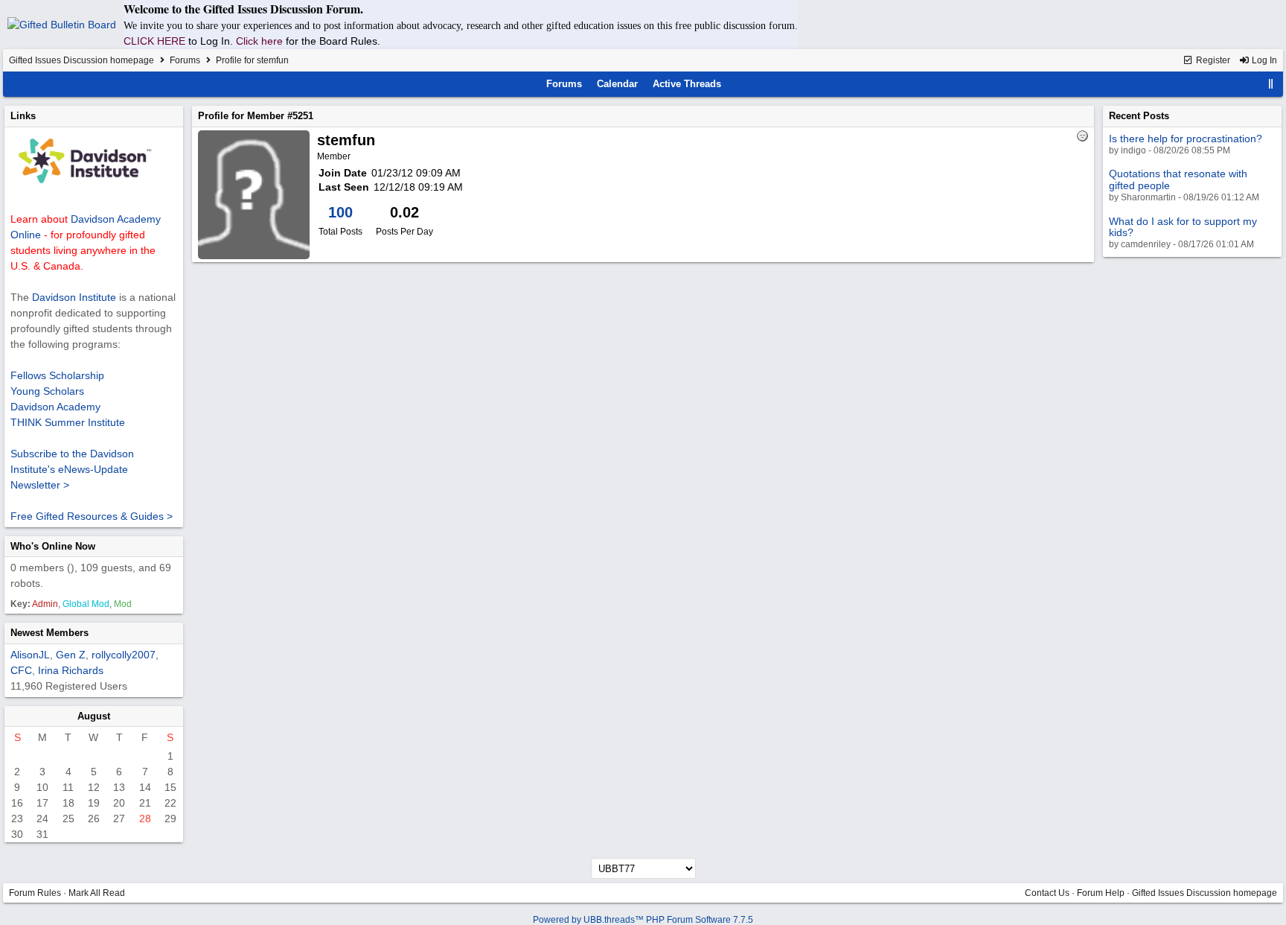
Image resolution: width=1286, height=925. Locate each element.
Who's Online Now (52, 546)
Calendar (617, 83)
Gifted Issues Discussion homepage (81, 60)
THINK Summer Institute (67, 422)
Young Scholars (47, 391)
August (93, 716)
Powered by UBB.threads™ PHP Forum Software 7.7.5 (643, 920)
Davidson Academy (55, 407)
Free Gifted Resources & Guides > (91, 516)
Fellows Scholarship (57, 375)
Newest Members (49, 632)
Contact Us (1047, 893)
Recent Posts (1139, 115)
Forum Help (1101, 893)
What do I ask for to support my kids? (1183, 226)
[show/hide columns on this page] (1271, 83)
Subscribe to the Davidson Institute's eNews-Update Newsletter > (72, 469)
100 (340, 212)
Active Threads (687, 83)
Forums (185, 60)
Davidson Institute (74, 297)
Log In (1263, 60)
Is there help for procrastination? (1185, 138)
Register (1212, 60)
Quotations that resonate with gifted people (1178, 179)
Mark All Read (96, 893)
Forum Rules (35, 893)
